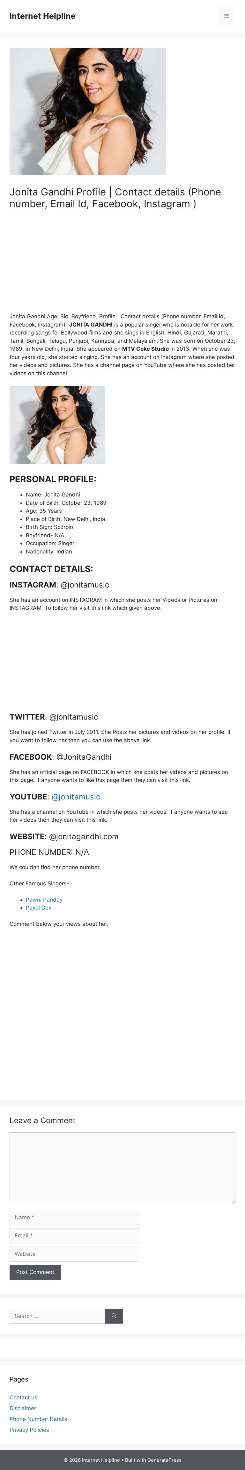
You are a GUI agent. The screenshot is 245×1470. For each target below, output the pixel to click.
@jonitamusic (76, 796)
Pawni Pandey (44, 900)
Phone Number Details (38, 1419)
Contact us (23, 1397)
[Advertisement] (122, 264)
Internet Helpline (43, 16)
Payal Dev (38, 907)
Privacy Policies (29, 1430)
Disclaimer (23, 1408)
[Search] (114, 1316)
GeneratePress (164, 1460)
